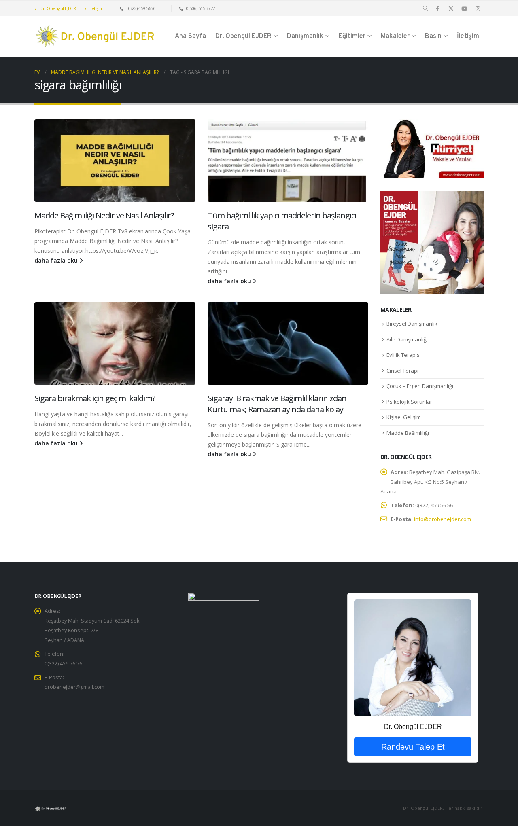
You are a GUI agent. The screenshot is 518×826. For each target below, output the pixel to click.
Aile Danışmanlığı (407, 339)
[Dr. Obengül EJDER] (412, 658)
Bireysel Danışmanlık (411, 323)
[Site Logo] (95, 36)
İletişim (96, 8)
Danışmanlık (305, 36)
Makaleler (395, 36)
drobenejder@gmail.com (74, 687)
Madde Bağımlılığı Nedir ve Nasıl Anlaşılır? (104, 215)
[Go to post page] (114, 160)
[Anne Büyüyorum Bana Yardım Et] (432, 241)
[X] (450, 8)
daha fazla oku (56, 260)
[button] (425, 8)
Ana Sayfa (190, 36)
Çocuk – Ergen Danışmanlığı (419, 386)
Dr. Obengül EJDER (57, 8)
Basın (433, 36)
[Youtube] (464, 8)
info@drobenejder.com (442, 519)
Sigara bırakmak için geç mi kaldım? (94, 398)
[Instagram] (477, 8)
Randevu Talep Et (413, 746)
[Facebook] (437, 8)
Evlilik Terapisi (403, 354)
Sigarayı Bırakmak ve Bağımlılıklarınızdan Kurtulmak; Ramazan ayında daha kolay (277, 404)
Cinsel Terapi (402, 370)
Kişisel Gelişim (403, 417)
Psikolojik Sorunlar (409, 401)
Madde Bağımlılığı (407, 432)
